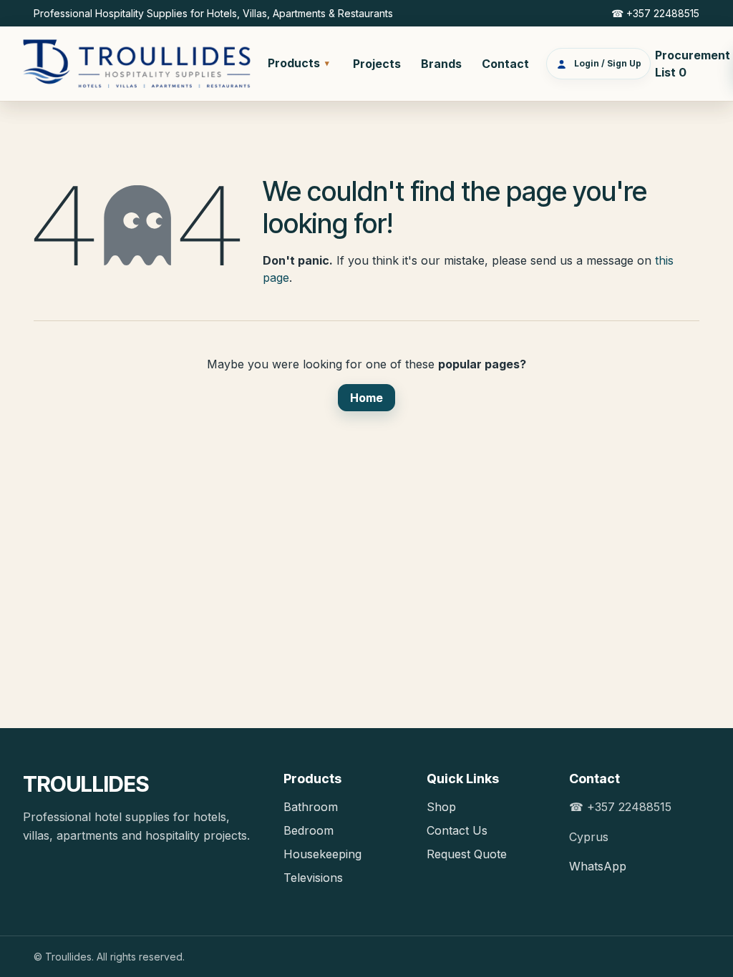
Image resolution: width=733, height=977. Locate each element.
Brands (441, 64)
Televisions (313, 877)
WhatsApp (597, 866)
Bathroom (310, 807)
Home (366, 398)
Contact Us (457, 830)
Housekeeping (322, 854)
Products (298, 63)
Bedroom (308, 830)
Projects (377, 64)
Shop (441, 807)
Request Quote (467, 854)
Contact (505, 64)
